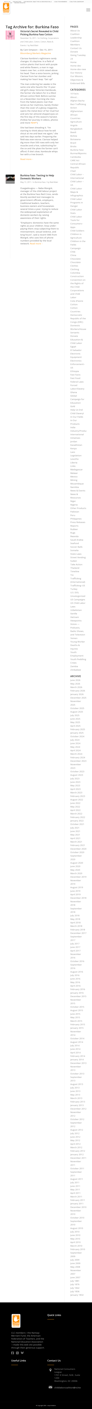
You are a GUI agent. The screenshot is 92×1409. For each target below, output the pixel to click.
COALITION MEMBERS (60, 1)
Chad (73, 170)
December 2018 (78, 897)
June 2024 (75, 743)
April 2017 (75, 950)
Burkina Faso (40, 182)
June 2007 (75, 1277)
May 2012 (75, 1140)
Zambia (74, 666)
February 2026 (77, 690)
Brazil (73, 142)
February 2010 (77, 1249)
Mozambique (77, 483)
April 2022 (75, 810)
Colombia (75, 272)
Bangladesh (76, 128)
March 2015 (76, 1021)
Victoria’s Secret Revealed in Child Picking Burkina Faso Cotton (39, 33)
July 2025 (74, 715)
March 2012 (76, 1147)
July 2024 (74, 739)
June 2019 (75, 890)
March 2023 (76, 792)
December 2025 (78, 697)
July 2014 (74, 1045)
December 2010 (78, 1207)
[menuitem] (38, 1)
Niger (73, 501)
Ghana (73, 392)
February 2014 (77, 1056)
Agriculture (76, 121)
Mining (73, 480)
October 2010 (77, 1217)
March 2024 (76, 753)
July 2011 (74, 1182)
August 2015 (76, 1010)
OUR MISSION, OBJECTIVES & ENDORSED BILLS (38, 1)
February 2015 (77, 1024)
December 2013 (78, 1063)
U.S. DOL (74, 592)
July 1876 (74, 1284)
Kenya (73, 448)
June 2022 (75, 803)
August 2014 (76, 1042)
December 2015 (78, 996)
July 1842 (74, 1287)
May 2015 (75, 1017)
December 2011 (78, 1157)
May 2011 (75, 1189)
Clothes (74, 265)
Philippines (76, 518)
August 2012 (76, 1129)
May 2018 (75, 919)
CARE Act (74, 160)
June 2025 (75, 718)
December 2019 (78, 876)
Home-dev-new (78, 69)
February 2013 (77, 1101)
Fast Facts (75, 374)
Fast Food (75, 378)
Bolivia (73, 135)
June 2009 (75, 1263)
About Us (75, 30)
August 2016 (76, 971)
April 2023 (75, 789)
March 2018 (76, 926)
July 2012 (74, 1133)
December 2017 (78, 933)
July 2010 (74, 1231)
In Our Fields (76, 416)
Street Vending (78, 557)
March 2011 (76, 1196)
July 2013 (74, 1087)
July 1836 (74, 1291)
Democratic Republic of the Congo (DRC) (78, 318)
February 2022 (77, 817)
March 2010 (76, 1245)
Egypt (73, 346)
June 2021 (75, 831)
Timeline (74, 571)
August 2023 (76, 774)
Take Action (76, 564)
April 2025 (75, 725)
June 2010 (75, 1235)
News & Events (77, 490)
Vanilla (73, 613)
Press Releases (77, 522)
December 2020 (78, 848)
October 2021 (77, 824)
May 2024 (75, 746)
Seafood (74, 543)
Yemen (73, 638)
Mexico (74, 476)
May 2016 (75, 982)
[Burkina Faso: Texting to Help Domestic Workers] (10, 179)
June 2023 (75, 782)
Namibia (74, 487)
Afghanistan (76, 111)
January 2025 (77, 732)
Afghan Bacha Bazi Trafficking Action (78, 104)
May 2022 (75, 806)
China (73, 255)
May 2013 (75, 1094)
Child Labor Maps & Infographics (76, 192)
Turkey (73, 589)
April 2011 (75, 1193)
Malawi (74, 473)
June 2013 (75, 1091)
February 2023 (77, 796)
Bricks (73, 146)
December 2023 (78, 760)
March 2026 (76, 687)
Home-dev (75, 65)
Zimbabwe (75, 669)
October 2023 (77, 771)
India (72, 427)
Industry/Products (79, 430)
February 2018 (77, 929)
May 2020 (75, 869)
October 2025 (77, 708)
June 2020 (75, 866)
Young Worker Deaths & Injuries (77, 645)
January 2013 (77, 1105)
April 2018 (75, 922)
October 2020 (77, 852)
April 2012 (75, 1143)
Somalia (74, 550)
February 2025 (77, 729)
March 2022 (76, 813)
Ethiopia (74, 371)
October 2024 (77, 736)
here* (34, 122)
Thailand (74, 567)
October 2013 (77, 1073)
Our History (76, 72)
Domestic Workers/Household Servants (80, 329)
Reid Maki (34, 45)
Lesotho (74, 459)
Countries (75, 311)
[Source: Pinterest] (10, 35)
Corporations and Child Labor (77, 294)
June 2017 (75, 947)
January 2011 (77, 1203)
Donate (74, 51)
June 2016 (75, 978)
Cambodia (75, 156)
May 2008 (75, 1266)
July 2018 (74, 915)
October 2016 (77, 961)
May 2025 (75, 722)
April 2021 (75, 838)
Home (73, 62)
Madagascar (76, 469)
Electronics (75, 360)
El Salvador (76, 350)
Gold (72, 406)
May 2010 (75, 1238)
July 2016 (74, 975)
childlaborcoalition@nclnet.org (70, 1387)
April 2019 (75, 894)
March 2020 (76, 873)
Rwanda (74, 536)
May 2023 (75, 785)
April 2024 (75, 750)
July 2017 (74, 943)
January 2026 (77, 694)
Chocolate (75, 258)
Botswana (75, 139)
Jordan (73, 441)
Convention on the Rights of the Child (77, 283)
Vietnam (74, 617)
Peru (72, 515)
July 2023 (74, 778)
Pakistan (74, 511)
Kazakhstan (76, 445)
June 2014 (75, 1049)
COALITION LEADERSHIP (76, 1)
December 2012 (78, 1108)
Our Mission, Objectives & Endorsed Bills (77, 80)
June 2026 (75, 680)
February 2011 (77, 1200)
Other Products (78, 508)
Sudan (73, 560)
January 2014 (77, 1059)
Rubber (74, 529)
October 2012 (77, 1119)
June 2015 (75, 1013)
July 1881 (74, 1280)
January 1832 (77, 1294)
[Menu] (87, 9)
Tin (72, 575)
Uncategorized (77, 596)
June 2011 (75, 1186)
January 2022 (77, 820)
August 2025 (76, 711)
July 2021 (74, 827)
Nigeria (74, 504)
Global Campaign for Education (77, 399)
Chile (72, 251)
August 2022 (76, 799)
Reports (74, 525)
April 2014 (75, 1052)
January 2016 (77, 992)
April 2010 (75, 1242)
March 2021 (76, 841)
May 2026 (75, 683)
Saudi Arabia (76, 539)
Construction (77, 276)
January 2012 (77, 1154)
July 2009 (74, 1259)
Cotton (37, 42)
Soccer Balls (76, 546)
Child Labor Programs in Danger (76, 203)
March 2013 (76, 1098)
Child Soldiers (77, 230)
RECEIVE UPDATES (19, 3)
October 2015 (77, 1006)
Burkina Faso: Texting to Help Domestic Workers (37, 177)
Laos (72, 452)
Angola (73, 125)
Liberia (73, 462)
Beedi (73, 132)
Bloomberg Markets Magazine (35, 53)
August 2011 (76, 1179)
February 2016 (77, 989)
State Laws (75, 553)
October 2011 (77, 1168)
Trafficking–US (77, 585)
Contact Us (76, 48)
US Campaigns (77, 599)
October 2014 (77, 1038)
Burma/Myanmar (79, 153)
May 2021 (75, 834)
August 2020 (76, 862)
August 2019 (76, 887)
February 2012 (77, 1150)
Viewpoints (76, 620)
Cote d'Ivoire (76, 300)
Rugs (72, 532)
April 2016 (75, 985)
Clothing (43, 38)
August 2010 (76, 1228)
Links (73, 466)
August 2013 (76, 1084)
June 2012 (75, 1136)
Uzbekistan (76, 610)
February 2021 (77, 845)
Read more (26, 159)
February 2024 (77, 757)
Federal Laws (77, 381)
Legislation (75, 455)
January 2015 (77, 1027)
